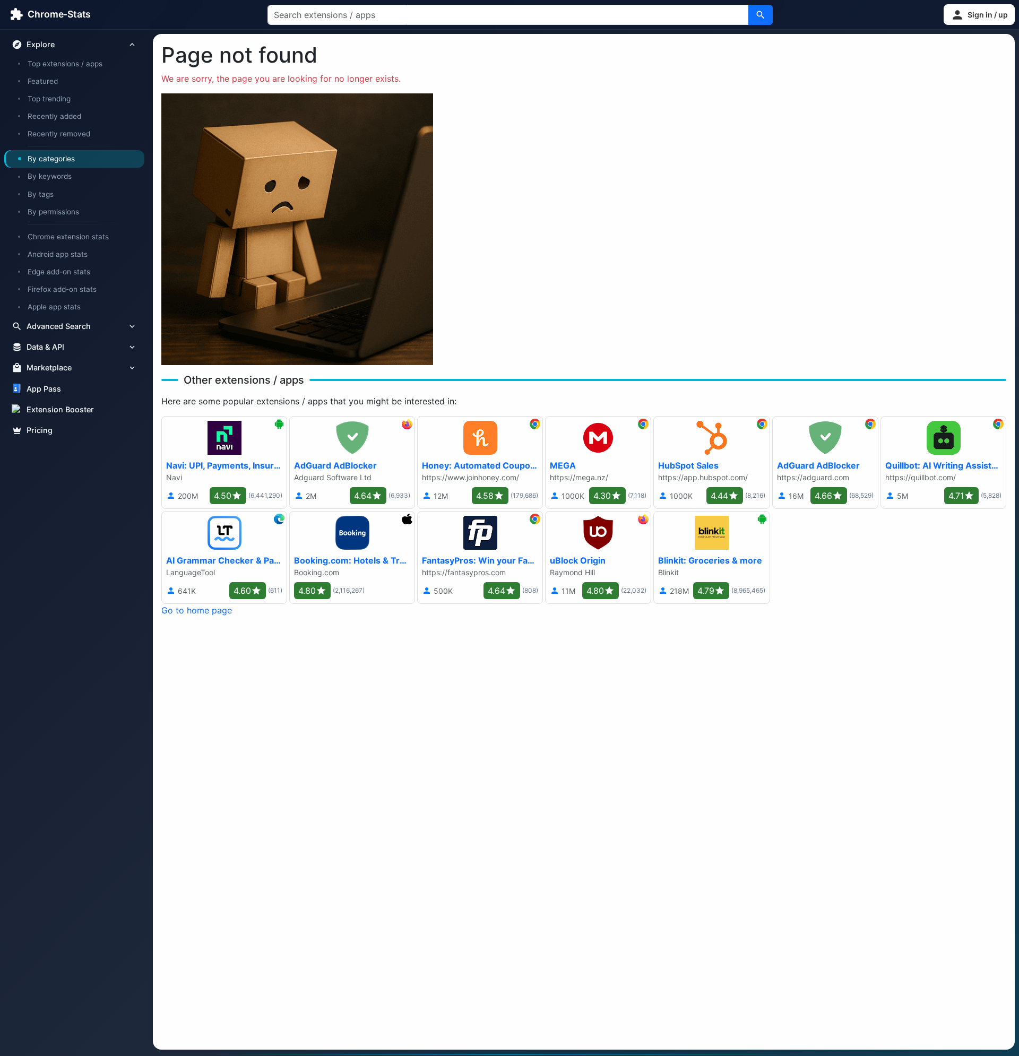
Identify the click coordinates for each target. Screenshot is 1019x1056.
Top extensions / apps (65, 63)
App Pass (44, 388)
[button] (979, 14)
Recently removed (59, 133)
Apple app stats (54, 306)
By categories (51, 158)
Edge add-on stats (59, 271)
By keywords (50, 176)
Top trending (49, 98)
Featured (43, 81)
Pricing (40, 430)
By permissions (53, 211)
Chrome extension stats (68, 236)
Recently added (54, 116)
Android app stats (58, 254)
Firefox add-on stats (62, 289)
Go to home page (196, 610)
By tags (41, 194)
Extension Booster (60, 409)
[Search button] (760, 15)
